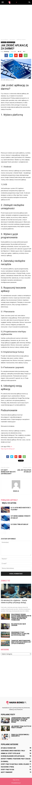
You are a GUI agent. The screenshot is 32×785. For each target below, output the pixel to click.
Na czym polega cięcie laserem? (18, 624)
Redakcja (6, 51)
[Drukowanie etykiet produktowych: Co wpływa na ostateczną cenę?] (5, 635)
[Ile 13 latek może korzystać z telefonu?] (5, 510)
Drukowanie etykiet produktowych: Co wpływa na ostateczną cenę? (20, 633)
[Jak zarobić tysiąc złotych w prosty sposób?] (5, 728)
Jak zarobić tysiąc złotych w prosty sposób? (21, 726)
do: (11, 446)
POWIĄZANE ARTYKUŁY (9, 500)
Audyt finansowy (6, 772)
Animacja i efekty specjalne (10, 753)
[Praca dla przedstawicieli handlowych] (5, 737)
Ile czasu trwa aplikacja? (19, 524)
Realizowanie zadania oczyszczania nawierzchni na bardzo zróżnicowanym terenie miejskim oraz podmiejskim (21, 617)
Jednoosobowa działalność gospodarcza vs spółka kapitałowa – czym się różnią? (20, 720)
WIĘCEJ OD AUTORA (9, 503)
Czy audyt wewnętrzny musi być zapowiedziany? (8, 471)
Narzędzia (3, 42)
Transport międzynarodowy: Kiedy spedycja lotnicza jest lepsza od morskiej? (21, 642)
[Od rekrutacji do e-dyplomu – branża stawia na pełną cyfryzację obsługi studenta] (16, 591)
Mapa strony (16, 780)
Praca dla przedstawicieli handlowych (20, 735)
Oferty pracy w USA (7, 769)
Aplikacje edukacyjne (8, 748)
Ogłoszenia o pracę (7, 767)
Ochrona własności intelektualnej (13, 756)
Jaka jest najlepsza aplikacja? (24, 471)
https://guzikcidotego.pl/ (7, 449)
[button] (29, 2)
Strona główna (4, 39)
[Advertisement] (16, 21)
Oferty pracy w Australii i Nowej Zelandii (15, 764)
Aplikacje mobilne (11, 42)
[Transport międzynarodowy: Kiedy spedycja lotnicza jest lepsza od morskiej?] (5, 643)
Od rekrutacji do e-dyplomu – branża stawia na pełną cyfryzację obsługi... (14, 601)
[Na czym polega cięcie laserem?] (5, 626)
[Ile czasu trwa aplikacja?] (5, 526)
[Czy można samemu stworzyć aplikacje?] (5, 518)
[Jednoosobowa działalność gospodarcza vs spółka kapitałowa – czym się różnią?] (5, 720)
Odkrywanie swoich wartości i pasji (13, 751)
